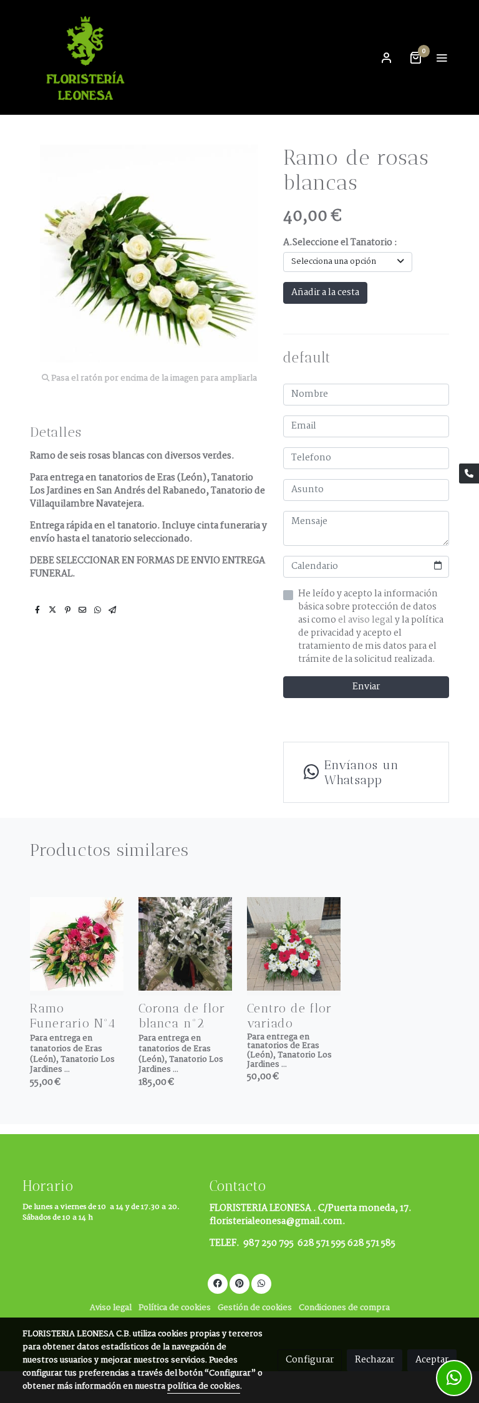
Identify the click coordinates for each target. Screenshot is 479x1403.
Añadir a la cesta (325, 292)
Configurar (310, 1359)
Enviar (366, 686)
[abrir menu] (441, 57)
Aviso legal (111, 1307)
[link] (87, 57)
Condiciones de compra (344, 1307)
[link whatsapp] (261, 1282)
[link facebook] (217, 1282)
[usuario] (386, 57)
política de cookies (203, 1386)
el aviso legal (366, 620)
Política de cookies (174, 1307)
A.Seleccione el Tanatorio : (340, 243)
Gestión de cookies (255, 1307)
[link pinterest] (239, 1282)
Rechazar (374, 1359)
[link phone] (469, 473)
